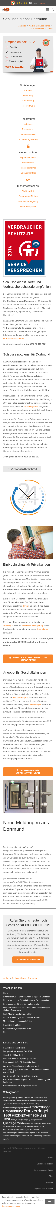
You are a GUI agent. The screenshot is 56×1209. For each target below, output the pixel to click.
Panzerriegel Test (25, 1112)
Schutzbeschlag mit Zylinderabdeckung (17, 1133)
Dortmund (32, 978)
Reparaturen (28, 129)
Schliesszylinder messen (24, 1126)
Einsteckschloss (9, 1101)
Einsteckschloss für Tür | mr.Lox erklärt (20, 1086)
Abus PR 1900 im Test (13, 1055)
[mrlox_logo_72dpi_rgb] (6, 9)
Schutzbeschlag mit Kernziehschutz (28, 1129)
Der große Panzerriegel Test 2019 (17, 1051)
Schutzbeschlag (9, 1129)
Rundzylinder (46, 1123)
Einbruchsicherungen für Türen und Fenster (21, 1018)
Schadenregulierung (28, 139)
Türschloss (46, 1136)
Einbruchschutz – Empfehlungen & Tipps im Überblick (26, 997)
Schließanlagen (20, 697)
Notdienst (28, 90)
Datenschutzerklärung (10, 1206)
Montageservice (28, 134)
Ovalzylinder (25, 1108)
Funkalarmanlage (28, 173)
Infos (25, 606)
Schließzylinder (31, 406)
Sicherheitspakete (28, 206)
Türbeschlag (37, 1136)
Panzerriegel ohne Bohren (14, 1048)
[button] (47, 9)
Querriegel (8, 625)
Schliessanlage (8, 1126)
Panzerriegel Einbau (28, 196)
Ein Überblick (28, 191)
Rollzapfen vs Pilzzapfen (32, 1123)
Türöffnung (28, 95)
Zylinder (6, 1139)
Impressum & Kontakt (43, 1189)
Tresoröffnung (28, 106)
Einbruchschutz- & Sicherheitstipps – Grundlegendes (26, 1000)
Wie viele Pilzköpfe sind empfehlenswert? (21, 1066)
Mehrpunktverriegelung (11, 1108)
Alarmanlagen (34, 704)
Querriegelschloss (35, 1120)
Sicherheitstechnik (45, 1164)
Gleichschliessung (16, 1104)
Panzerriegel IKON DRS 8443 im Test (19, 1062)
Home (5, 993)
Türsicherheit (28, 162)
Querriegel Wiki (13, 1123)
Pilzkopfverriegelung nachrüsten (17, 1028)
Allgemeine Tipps (28, 157)
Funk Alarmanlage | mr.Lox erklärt (17, 1014)
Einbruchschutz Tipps (43, 1170)
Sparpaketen (42, 629)
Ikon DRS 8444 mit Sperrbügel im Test (19, 1059)
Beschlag (6, 1097)
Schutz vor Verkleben (40, 1133)
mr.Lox (6, 978)
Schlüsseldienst (18, 978)
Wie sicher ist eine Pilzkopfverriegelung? (20, 1076)
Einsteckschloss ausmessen (26, 1101)
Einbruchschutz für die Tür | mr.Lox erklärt (21, 1004)
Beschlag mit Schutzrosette (20, 1097)
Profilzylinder (15, 1120)
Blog (5, 1032)
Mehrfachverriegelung (28, 201)
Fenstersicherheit (28, 168)
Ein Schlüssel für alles (39, 1097)
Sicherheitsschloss (25, 1136)
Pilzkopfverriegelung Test (24, 1117)
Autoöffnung (28, 100)
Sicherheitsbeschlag (10, 1136)
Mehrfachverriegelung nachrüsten (17, 1021)
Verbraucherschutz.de (13, 338)
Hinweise (41, 3)
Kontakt (49, 1182)
